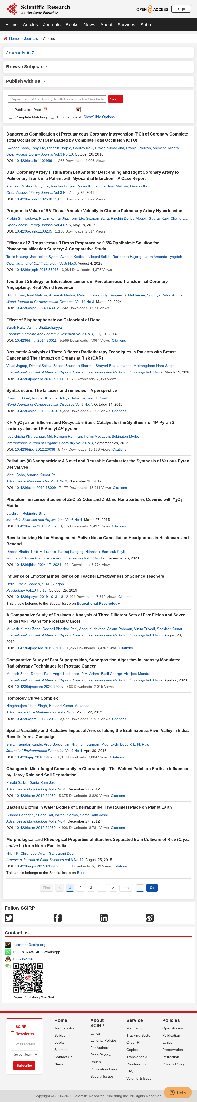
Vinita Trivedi (144, 629)
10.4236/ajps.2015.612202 (36, 866)
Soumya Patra (158, 295)
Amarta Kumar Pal (41, 475)
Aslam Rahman (119, 629)
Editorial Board (69, 117)
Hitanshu (92, 551)
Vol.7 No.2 (154, 372)
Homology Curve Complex (32, 698)
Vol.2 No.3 (84, 334)
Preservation (172, 1050)
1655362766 (23, 959)
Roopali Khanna (45, 398)
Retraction (170, 1057)
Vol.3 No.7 (62, 192)
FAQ (130, 1071)
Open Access (173, 1028)
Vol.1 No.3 (59, 481)
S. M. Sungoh (53, 584)
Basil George (111, 674)
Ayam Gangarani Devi (56, 853)
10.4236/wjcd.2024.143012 (37, 308)
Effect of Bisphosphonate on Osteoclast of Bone (53, 320)
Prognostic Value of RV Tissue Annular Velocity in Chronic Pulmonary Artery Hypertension (94, 211)
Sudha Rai (44, 815)
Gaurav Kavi (83, 148)
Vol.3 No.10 (63, 154)
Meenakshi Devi (114, 744)
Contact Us (63, 1057)
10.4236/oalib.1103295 (33, 231)
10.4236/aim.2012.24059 (35, 796)
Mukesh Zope (17, 674)
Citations (119, 340)
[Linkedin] (104, 917)
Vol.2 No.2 (66, 712)
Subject (60, 1035)
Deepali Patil (41, 674)
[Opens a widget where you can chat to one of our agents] (178, 1093)
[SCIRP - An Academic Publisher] (38, 9)
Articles (30, 24)
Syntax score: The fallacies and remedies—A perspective (61, 390)
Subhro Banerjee (20, 815)
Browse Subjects (26, 66)
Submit (147, 24)
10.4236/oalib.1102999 (33, 161)
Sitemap (61, 1050)
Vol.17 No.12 (94, 558)
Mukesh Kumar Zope (23, 629)
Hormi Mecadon (97, 436)
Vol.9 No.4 (73, 751)
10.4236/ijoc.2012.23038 (35, 449)
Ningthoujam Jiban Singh (26, 706)
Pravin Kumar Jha (109, 148)
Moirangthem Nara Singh (154, 366)
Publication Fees (103, 1069)
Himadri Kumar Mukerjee (69, 706)
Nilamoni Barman (85, 744)
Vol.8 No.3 (154, 635)
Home (11, 24)
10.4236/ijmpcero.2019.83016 (39, 648)
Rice (81, 873)
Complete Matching (31, 117)
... (102, 888)
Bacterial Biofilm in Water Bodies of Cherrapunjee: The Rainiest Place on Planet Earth (89, 807)
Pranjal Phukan (138, 148)
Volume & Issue (139, 1078)
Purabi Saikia (17, 782)
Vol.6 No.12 (74, 860)
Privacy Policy (173, 1064)
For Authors (99, 1048)
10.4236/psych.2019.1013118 (39, 597)
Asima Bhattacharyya (44, 327)
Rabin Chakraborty (92, 295)
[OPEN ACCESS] (152, 9)
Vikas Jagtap (16, 366)
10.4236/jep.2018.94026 (35, 757)
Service (134, 1020)
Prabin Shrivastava (21, 218)
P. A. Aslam (90, 674)
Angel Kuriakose (92, 629)
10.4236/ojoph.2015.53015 (37, 270)
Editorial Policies (103, 1040)
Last (126, 888)
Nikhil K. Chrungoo (21, 853)
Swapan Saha (17, 148)
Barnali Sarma (66, 815)
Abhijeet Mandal (137, 674)
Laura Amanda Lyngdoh (162, 257)
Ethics (95, 1033)
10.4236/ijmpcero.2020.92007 (39, 686)
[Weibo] (150, 917)
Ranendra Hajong (127, 257)
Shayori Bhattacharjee (114, 366)
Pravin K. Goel (18, 398)
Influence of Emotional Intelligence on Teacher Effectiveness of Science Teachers (85, 576)
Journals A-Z (64, 1028)
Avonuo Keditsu (73, 257)
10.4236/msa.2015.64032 (36, 526)
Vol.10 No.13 (36, 590)
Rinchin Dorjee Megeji (128, 218)
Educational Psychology (98, 603)
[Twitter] (9, 917)
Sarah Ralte (16, 327)
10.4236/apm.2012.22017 (36, 719)
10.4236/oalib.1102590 (33, 199)
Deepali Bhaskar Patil (60, 629)
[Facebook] (58, 917)
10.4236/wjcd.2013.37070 (36, 411)
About (106, 24)
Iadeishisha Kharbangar (25, 436)
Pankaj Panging (70, 551)
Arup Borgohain (56, 744)
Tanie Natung (17, 257)
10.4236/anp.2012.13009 (35, 488)
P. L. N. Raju (139, 744)
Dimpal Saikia (40, 366)
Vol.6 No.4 (73, 520)
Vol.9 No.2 (154, 680)
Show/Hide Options (99, 117)
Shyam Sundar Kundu (24, 744)
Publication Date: (28, 110)
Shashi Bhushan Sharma (73, 366)
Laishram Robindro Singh (27, 513)
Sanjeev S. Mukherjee (127, 295)
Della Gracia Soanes (23, 584)
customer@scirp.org (29, 945)
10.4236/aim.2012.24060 (35, 828)
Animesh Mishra (166, 148)
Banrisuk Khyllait (115, 551)
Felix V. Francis (43, 551)
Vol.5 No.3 (67, 263)
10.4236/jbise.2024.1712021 (38, 565)
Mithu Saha (15, 475)
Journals (52, 24)
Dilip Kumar (15, 295)
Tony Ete (38, 148)
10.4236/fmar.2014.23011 (36, 340)
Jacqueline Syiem (44, 257)
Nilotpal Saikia (99, 257)
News (89, 24)
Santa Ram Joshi (43, 782)
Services (126, 24)
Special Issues (102, 1076)
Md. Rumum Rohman (64, 436)
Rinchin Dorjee (59, 148)
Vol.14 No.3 (84, 301)
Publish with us (24, 81)
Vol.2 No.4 (57, 789)
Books (72, 24)
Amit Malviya (117, 186)
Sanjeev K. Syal (94, 398)
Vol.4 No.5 (62, 225)
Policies (171, 1020)
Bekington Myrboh (126, 436)
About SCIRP (97, 1023)
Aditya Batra (69, 398)
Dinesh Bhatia (17, 551)
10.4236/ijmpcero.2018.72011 (39, 379)
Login (181, 8)
